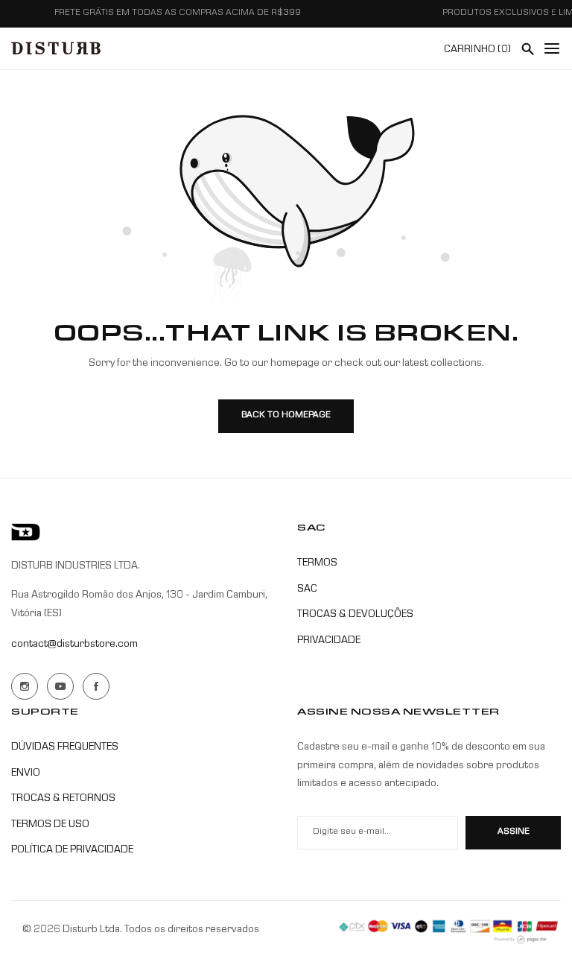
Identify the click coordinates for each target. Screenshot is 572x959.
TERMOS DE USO (50, 825)
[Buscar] (527, 48)
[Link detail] (24, 686)
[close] (554, 14)
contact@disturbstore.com (74, 644)
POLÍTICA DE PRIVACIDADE (72, 850)
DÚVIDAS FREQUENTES (64, 747)
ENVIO (25, 773)
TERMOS (317, 563)
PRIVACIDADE (328, 641)
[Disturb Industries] (56, 48)
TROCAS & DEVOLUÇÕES (355, 615)
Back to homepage (286, 415)
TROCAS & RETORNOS (63, 799)
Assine (514, 832)
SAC (307, 589)
